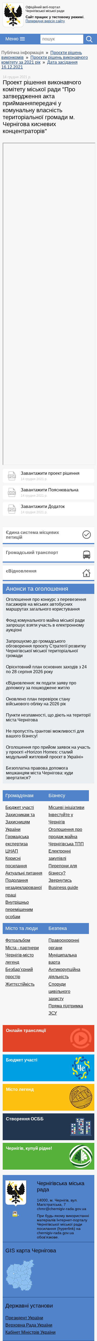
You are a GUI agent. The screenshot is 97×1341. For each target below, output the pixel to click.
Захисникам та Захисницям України (20, 821)
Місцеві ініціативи (66, 807)
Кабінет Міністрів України (30, 1332)
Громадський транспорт (32, 552)
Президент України (24, 1318)
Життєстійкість (19, 984)
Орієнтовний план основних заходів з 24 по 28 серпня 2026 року (46, 669)
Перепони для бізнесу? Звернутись (62, 873)
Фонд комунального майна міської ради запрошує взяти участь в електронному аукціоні (45, 625)
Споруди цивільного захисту (59, 991)
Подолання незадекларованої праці (23, 887)
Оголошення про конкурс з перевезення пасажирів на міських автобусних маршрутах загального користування (46, 604)
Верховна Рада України (28, 1325)
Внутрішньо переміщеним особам (19, 909)
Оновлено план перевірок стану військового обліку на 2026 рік (38, 701)
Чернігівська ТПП (66, 844)
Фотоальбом (17, 940)
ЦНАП (11, 851)
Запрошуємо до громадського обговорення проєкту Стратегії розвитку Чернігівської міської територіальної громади (46, 648)
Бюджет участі (19, 807)
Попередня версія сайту (45, 21)
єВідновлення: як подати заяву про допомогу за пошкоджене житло (41, 685)
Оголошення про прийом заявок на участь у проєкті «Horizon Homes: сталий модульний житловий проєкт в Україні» (48, 752)
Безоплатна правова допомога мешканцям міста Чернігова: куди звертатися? (39, 773)
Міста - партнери (22, 948)
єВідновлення (21, 571)
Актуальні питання (23, 873)
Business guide (63, 887)
